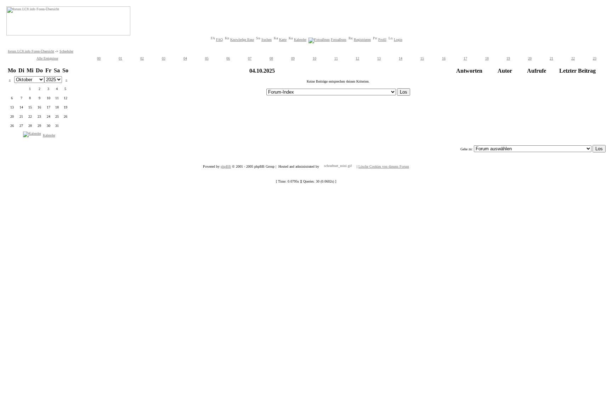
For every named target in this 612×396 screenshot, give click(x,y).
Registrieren (362, 39)
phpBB (226, 166)
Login (398, 39)
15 (422, 58)
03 (163, 58)
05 (207, 58)
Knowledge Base (242, 39)
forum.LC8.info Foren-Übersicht (31, 51)
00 (99, 58)
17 (465, 58)
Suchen (266, 39)
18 (487, 58)
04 (185, 58)
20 (530, 58)
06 (228, 58)
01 (120, 58)
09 (293, 58)
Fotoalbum (338, 39)
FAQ (219, 39)
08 (271, 58)
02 (142, 58)
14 (400, 58)
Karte (283, 39)
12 (357, 58)
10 (314, 58)
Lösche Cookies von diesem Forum (383, 166)
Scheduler (66, 51)
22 (573, 58)
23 (594, 58)
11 (336, 58)
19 (508, 58)
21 (551, 58)
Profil (382, 39)
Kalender (300, 39)
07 (249, 58)
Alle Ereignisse (47, 58)
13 (379, 58)
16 (444, 58)
